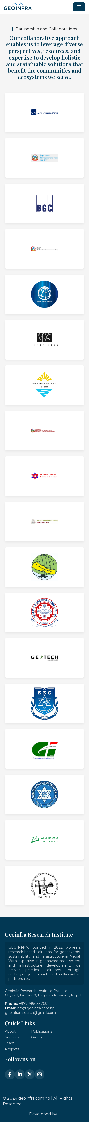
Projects (12, 1049)
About (10, 1031)
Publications (41, 1031)
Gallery (37, 1037)
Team (10, 1043)
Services (12, 1037)
